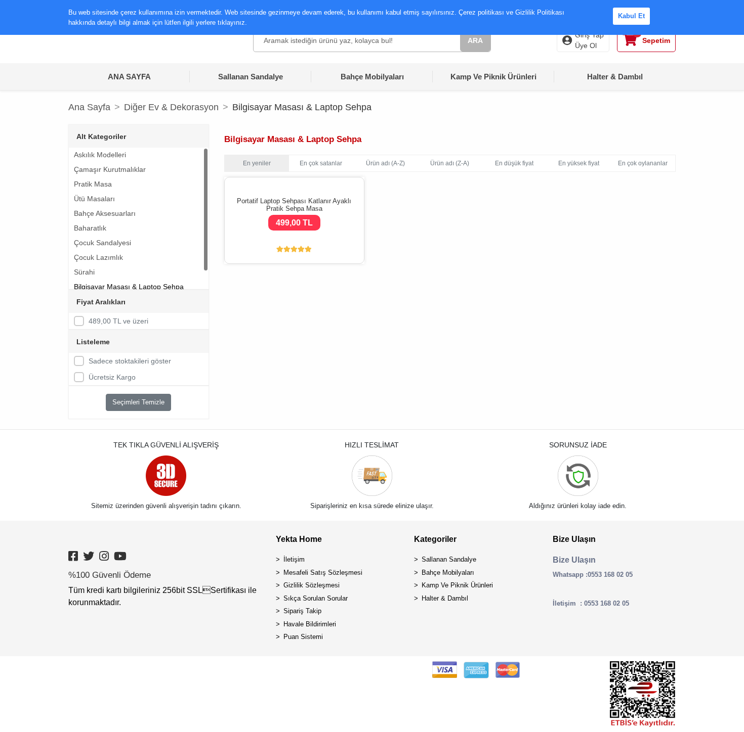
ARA (475, 40)
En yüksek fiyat (578, 163)
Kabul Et (631, 16)
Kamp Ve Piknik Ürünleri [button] (493, 76)
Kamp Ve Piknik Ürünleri (457, 585)
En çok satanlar (321, 163)
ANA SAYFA (129, 76)
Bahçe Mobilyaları (448, 572)
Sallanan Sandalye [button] (250, 76)
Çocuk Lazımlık (98, 257)
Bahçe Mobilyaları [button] (372, 76)
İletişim (294, 559)
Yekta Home (299, 539)
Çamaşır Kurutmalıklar (110, 169)
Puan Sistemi (303, 636)
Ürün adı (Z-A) (449, 163)
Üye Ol (586, 45)
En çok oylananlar (643, 163)
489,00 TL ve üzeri (118, 321)
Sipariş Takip (302, 611)
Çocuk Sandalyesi (102, 243)
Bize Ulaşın (574, 539)
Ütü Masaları (94, 199)
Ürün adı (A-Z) (385, 163)
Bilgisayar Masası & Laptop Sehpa (129, 287)
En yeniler (257, 163)
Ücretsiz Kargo (112, 377)
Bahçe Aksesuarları (105, 213)
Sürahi (84, 272)
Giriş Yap (589, 35)
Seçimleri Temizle (138, 402)
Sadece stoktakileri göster (130, 361)
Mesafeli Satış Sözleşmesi (322, 572)
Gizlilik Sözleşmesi (311, 585)
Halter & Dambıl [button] (615, 76)
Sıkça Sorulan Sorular (315, 598)
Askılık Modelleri (100, 155)
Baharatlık (90, 228)
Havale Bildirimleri (309, 624)
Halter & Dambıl (445, 598)
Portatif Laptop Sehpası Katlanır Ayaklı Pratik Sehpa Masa (294, 204)
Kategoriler (435, 539)
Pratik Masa (93, 184)
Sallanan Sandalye (449, 559)
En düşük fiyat (514, 163)
